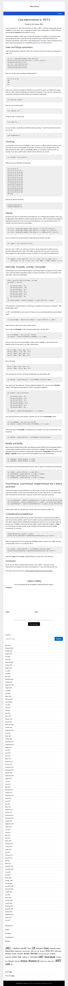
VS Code (58, 957)
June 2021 (8, 707)
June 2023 (8, 673)
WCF (6, 961)
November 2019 (9, 741)
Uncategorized (9, 937)
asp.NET (24, 948)
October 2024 (8, 651)
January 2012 (8, 858)
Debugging (39, 948)
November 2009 (9, 869)
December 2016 (9, 815)
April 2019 (7, 756)
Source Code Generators (44, 953)
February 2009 (9, 880)
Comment (9, 587)
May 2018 (7, 787)
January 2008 (8, 903)
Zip (12, 964)
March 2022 (8, 696)
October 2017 (8, 792)
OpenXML (8, 953)
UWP (40, 956)
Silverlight (34, 953)
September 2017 (9, 795)
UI (28, 957)
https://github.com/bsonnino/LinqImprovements (39, 571)
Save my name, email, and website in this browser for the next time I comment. (34, 620)
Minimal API (42, 951)
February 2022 (9, 699)
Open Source (58, 951)
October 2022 (8, 682)
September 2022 (9, 685)
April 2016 (7, 838)
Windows (7, 941)
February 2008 (9, 900)
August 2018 (8, 778)
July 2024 (7, 656)
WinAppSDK (17, 961)
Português (8, 933)
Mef (38, 951)
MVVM (48, 951)
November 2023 (9, 662)
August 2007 (8, 917)
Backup (29, 948)
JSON (32, 951)
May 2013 (7, 852)
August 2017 (8, 798)
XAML (7, 964)
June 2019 (8, 753)
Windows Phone (51, 961)
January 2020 (8, 739)
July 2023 (7, 671)
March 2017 (8, 807)
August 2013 (8, 849)
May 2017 (7, 804)
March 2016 (8, 841)
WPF (58, 960)
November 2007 (9, 909)
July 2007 (7, 920)
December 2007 (9, 906)
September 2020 (9, 730)
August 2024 (8, 654)
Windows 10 (33, 960)
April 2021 (7, 713)
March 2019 (8, 758)
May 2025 (7, 645)
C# (33, 947)
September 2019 (9, 744)
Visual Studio (49, 956)
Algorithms (16, 948)
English (7, 929)
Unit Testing (34, 957)
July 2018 (7, 781)
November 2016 (9, 818)
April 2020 (7, 733)
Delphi (46, 948)
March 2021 (8, 716)
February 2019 (9, 761)
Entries (8, 972)
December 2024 (9, 648)
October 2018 (8, 773)
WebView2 (11, 961)
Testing (14, 957)
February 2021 (9, 719)
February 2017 (9, 809)
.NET (8, 947)
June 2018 (8, 784)
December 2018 (9, 767)
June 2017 (8, 801)
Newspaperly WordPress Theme (43, 983)
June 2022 (8, 690)
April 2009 (7, 875)
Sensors (27, 953)
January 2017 (8, 812)
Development (9, 926)
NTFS (52, 951)
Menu (60, 13)
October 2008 (8, 892)
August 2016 (8, 827)
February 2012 (9, 855)
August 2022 (8, 688)
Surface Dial (8, 957)
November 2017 (9, 790)
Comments (9, 976)
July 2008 (7, 895)
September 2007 (9, 914)
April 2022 (7, 693)
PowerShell (20, 953)
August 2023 (8, 668)
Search (8, 635)
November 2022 (9, 679)
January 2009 (8, 883)
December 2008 (9, 886)
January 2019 (8, 764)
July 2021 (7, 705)
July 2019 (7, 750)
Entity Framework (26, 951)
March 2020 (8, 736)
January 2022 (8, 702)
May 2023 (7, 676)
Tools (19, 957)
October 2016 (8, 821)
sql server (53, 953)
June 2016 (8, 832)
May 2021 (7, 710)
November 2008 (9, 889)
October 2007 (8, 911)
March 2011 (8, 863)
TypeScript (24, 957)
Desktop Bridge (9, 951)
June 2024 (8, 659)
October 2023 (8, 665)
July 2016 (7, 829)
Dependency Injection (55, 948)
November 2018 (9, 770)
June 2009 (8, 872)
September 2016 (9, 824)
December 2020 (9, 724)
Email (37, 612)
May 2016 (7, 835)
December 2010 (9, 866)
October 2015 (8, 846)
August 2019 (8, 747)
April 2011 (7, 860)
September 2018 (9, 775)
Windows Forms (43, 961)
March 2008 (8, 897)
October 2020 (8, 727)
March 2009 (8, 878)
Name (8, 612)
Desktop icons (18, 951)
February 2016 (9, 843)
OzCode (14, 953)
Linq (36, 951)
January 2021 (8, 722)
